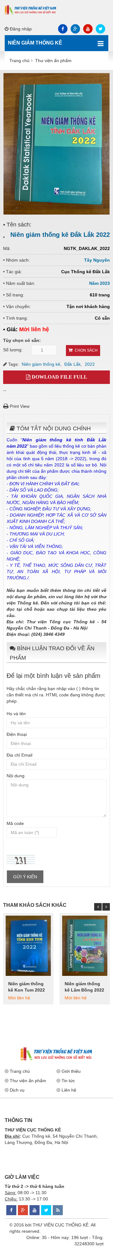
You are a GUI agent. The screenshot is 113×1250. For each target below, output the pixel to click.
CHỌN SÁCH (86, 350)
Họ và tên (16, 713)
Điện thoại (17, 734)
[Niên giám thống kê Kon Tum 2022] (28, 946)
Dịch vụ (17, 1090)
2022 (90, 364)
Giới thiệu (71, 1071)
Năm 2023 (99, 283)
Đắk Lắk (72, 364)
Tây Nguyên (97, 260)
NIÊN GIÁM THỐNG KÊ (35, 42)
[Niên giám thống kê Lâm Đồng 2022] (84, 946)
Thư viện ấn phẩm (28, 1080)
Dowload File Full (58, 377)
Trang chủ (20, 1071)
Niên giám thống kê (41, 364)
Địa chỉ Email (19, 755)
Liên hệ (69, 1090)
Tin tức (68, 1080)
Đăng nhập (20, 28)
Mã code (15, 823)
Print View (19, 406)
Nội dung (15, 775)
